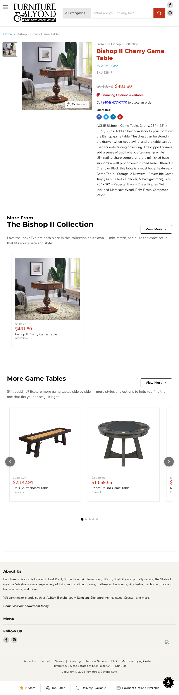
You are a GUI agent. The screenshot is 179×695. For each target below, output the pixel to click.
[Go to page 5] (97, 519)
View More (154, 229)
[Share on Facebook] (99, 117)
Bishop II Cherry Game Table (36, 334)
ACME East (109, 66)
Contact (45, 661)
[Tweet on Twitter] (106, 117)
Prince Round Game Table (110, 488)
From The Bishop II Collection (117, 44)
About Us (30, 661)
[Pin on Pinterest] (120, 117)
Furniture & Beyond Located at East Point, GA (81, 666)
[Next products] (169, 461)
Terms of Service (96, 661)
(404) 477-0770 (115, 102)
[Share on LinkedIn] (113, 117)
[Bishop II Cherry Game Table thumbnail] (10, 49)
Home (7, 34)
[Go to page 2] (86, 519)
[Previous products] (10, 461)
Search (59, 661)
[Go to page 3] (90, 519)
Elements (18, 492)
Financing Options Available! (122, 95)
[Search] (159, 13)
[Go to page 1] (82, 519)
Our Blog (121, 666)
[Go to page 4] (93, 519)
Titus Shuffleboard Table (31, 488)
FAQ (114, 661)
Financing (75, 661)
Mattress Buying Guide (136, 661)
